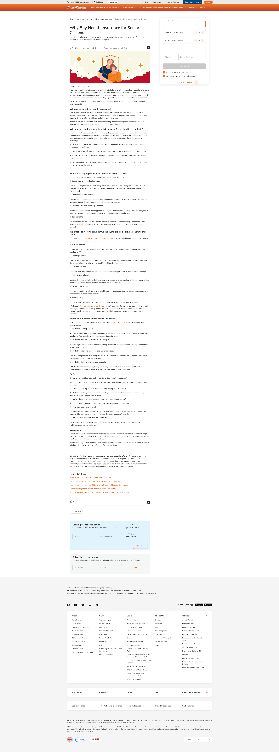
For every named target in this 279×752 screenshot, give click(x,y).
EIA (100, 645)
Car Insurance (76, 624)
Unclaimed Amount (106, 631)
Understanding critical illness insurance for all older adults (93, 489)
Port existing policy (184, 82)
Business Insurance (78, 641)
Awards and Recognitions (164, 638)
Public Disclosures (161, 634)
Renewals (191, 8)
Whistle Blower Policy (134, 679)
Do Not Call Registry (134, 631)
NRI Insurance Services (80, 638)
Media (157, 645)
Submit (140, 546)
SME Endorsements (106, 655)
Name (77, 536)
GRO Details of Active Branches (138, 670)
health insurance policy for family (98, 238)
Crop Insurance (77, 645)
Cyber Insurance (77, 649)
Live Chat (113, 2)
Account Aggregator (189, 647)
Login (208, 2)
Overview (158, 620)
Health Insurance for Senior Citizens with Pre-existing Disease (95, 481)
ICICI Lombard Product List (136, 666)
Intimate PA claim (105, 634)
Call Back (99, 2)
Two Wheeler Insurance (80, 627)
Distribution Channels (189, 634)
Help (146, 2)
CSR (156, 627)
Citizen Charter (104, 624)
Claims (201, 8)
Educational (76, 512)
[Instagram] (75, 605)
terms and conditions (184, 72)
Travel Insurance (129, 8)
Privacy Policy (132, 620)
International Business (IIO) (191, 651)
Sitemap (185, 655)
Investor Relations (173, 2)
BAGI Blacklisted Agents (190, 631)
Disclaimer (130, 638)
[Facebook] (68, 605)
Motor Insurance (97, 8)
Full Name (79, 567)
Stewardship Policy (134, 645)
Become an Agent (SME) (191, 658)
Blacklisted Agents (189, 627)
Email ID (103, 567)
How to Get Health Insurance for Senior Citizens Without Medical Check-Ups (100, 492)
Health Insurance (112, 8)
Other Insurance (178, 8)
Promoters (158, 624)
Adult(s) (174, 32)
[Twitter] (82, 605)
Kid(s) (174, 41)
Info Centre (157, 2)
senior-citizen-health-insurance (101, 19)
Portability (102, 641)
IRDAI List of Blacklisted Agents (193, 668)
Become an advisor (192, 2)
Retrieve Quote (104, 627)
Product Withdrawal (134, 627)
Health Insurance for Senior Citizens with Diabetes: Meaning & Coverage (99, 485)
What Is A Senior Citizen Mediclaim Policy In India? (90, 477)
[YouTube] (90, 605)
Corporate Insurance (161, 8)
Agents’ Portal (187, 620)
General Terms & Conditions (137, 634)
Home (72, 19)
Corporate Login (188, 624)
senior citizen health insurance (96, 306)
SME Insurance (144, 8)
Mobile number (106, 536)
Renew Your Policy (105, 638)
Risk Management (161, 631)
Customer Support (105, 620)
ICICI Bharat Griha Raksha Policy (83, 652)
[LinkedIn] (97, 605)
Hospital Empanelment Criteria (193, 644)
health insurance (123, 322)
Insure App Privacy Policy (136, 624)
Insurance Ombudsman (135, 641)
